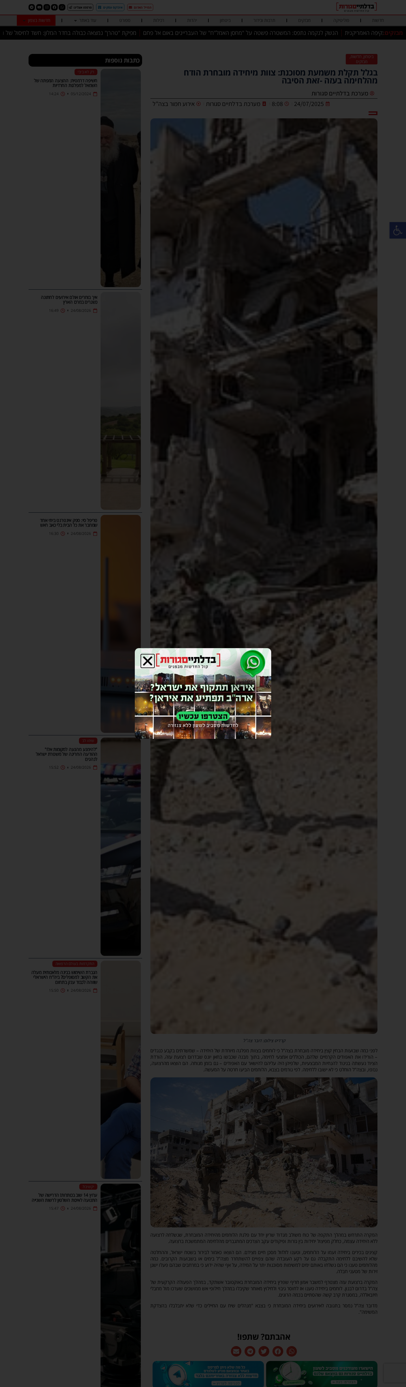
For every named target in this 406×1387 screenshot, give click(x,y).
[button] (147, 660)
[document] (203, 693)
